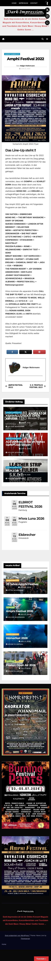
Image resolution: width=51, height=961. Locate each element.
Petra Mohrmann (15, 590)
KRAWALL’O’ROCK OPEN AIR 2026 (23, 417)
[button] (43, 39)
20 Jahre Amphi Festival (22, 584)
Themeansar (25, 938)
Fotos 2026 (10, 607)
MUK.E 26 (12, 470)
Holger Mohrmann (27, 66)
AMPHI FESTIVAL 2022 (15, 386)
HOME (14, 3)
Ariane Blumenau (15, 644)
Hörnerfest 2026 (17, 638)
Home (4, 944)
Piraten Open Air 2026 (21, 665)
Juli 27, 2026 (25, 614)
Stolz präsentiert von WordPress (17, 935)
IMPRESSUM (23, 3)
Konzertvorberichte (12, 54)
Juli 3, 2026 (26, 641)
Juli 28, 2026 (25, 587)
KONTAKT (33, 3)
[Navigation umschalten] (47, 39)
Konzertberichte (13, 580)
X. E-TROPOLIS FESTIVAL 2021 (36, 386)
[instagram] (9, 379)
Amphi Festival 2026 (19, 611)
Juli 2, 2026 (26, 668)
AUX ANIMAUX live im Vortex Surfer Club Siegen (25, 443)
